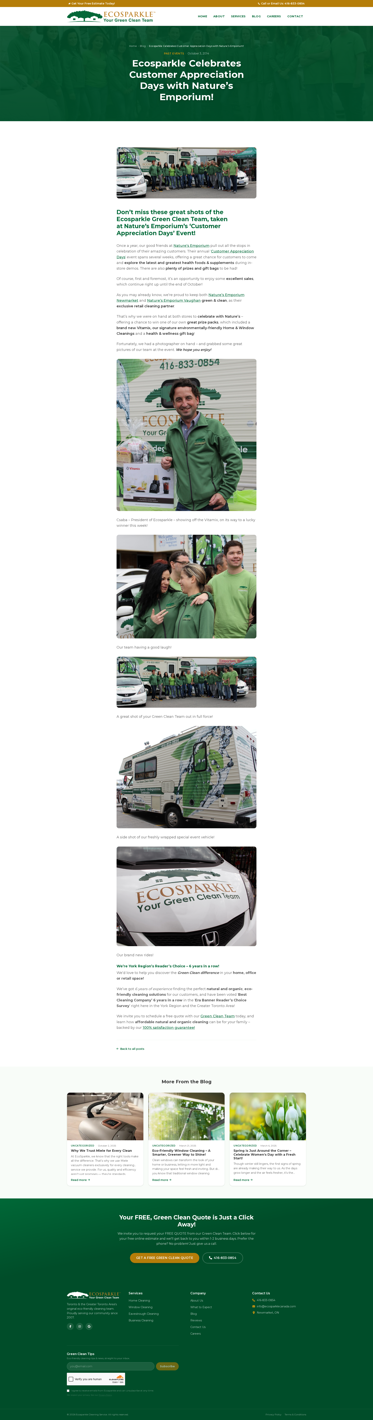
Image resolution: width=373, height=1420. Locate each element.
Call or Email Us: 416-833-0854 (283, 3)
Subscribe (167, 1366)
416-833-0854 (225, 1258)
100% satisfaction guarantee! (169, 1028)
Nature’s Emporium (191, 246)
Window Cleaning (141, 1307)
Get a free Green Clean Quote (164, 1258)
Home (202, 16)
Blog (256, 16)
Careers (274, 16)
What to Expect (201, 1307)
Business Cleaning (141, 1320)
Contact (295, 16)
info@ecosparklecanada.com (276, 1306)
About (219, 16)
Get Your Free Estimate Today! (93, 3)
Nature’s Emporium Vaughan (174, 300)
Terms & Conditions (295, 1414)
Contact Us (198, 1327)
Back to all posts (132, 1049)
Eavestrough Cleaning (144, 1314)
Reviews (196, 1320)
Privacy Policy (105, 1395)
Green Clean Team (217, 1016)
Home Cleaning (139, 1300)
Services (238, 16)
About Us (196, 1300)
